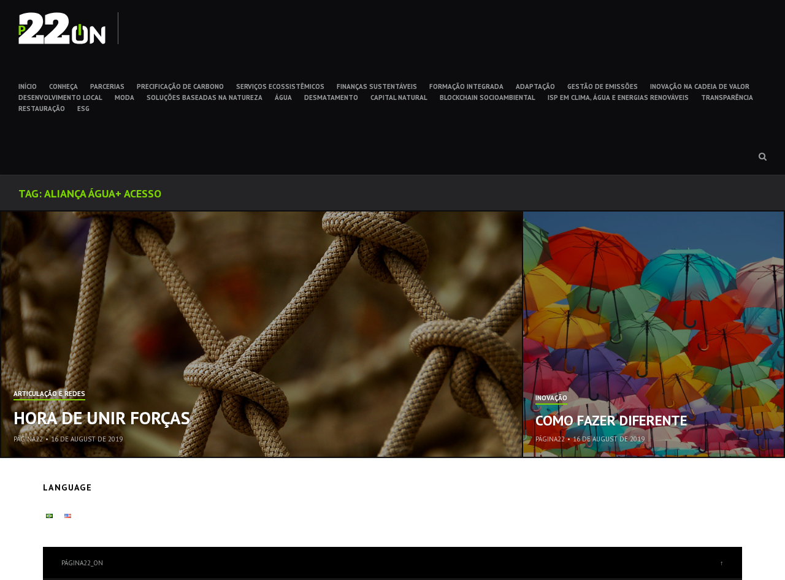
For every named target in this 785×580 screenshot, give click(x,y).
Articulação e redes (49, 394)
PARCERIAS (107, 86)
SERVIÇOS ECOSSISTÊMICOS (280, 86)
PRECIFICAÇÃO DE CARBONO (180, 86)
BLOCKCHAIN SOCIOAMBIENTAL (487, 97)
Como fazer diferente (611, 420)
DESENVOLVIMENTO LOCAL (60, 97)
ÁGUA (283, 97)
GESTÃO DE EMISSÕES (602, 86)
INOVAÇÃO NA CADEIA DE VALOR (699, 86)
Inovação (551, 398)
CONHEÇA (63, 86)
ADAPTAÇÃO (535, 86)
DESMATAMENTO (331, 97)
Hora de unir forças (101, 417)
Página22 (28, 439)
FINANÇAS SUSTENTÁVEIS (377, 86)
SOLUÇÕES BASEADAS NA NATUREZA (204, 97)
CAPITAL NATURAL (398, 97)
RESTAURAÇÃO (41, 108)
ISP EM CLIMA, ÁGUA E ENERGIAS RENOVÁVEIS (618, 97)
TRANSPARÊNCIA (727, 97)
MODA (124, 97)
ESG (83, 108)
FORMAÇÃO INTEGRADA (466, 86)
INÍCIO (27, 86)
